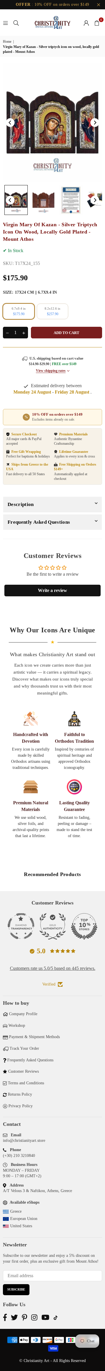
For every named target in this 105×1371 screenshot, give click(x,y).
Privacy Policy (20, 1106)
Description (21, 504)
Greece (16, 1211)
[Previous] (10, 122)
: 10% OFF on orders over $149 (52, 4)
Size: (30, 292)
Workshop (16, 1025)
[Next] (94, 122)
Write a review (52, 590)
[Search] (16, 22)
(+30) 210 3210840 (19, 1155)
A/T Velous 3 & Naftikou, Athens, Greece (37, 1191)
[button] (97, 22)
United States (21, 1226)
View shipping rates (51, 371)
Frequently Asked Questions (39, 522)
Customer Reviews (23, 1071)
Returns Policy (20, 1094)
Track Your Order (24, 1048)
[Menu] (5, 22)
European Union (23, 1218)
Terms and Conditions (26, 1083)
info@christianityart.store (24, 1140)
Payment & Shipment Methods (34, 1037)
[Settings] (86, 22)
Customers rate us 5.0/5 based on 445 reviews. (52, 968)
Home (7, 42)
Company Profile (23, 1014)
